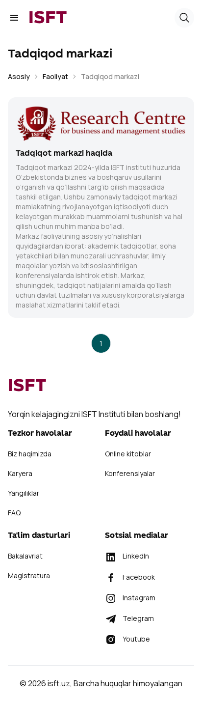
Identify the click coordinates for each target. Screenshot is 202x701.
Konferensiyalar (130, 473)
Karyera (20, 473)
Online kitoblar (128, 453)
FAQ (14, 512)
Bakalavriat (25, 556)
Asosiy (19, 76)
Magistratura (29, 575)
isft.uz (59, 683)
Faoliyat (55, 76)
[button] (184, 18)
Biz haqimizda (29, 453)
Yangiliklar (23, 493)
